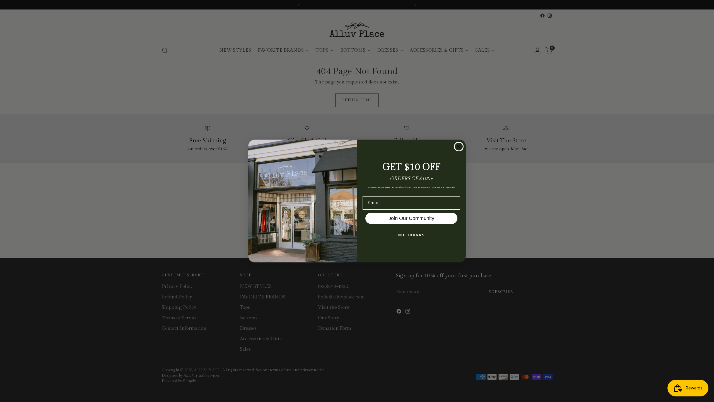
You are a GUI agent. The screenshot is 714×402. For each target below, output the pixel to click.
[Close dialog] (459, 146)
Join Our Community (411, 218)
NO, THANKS (411, 235)
